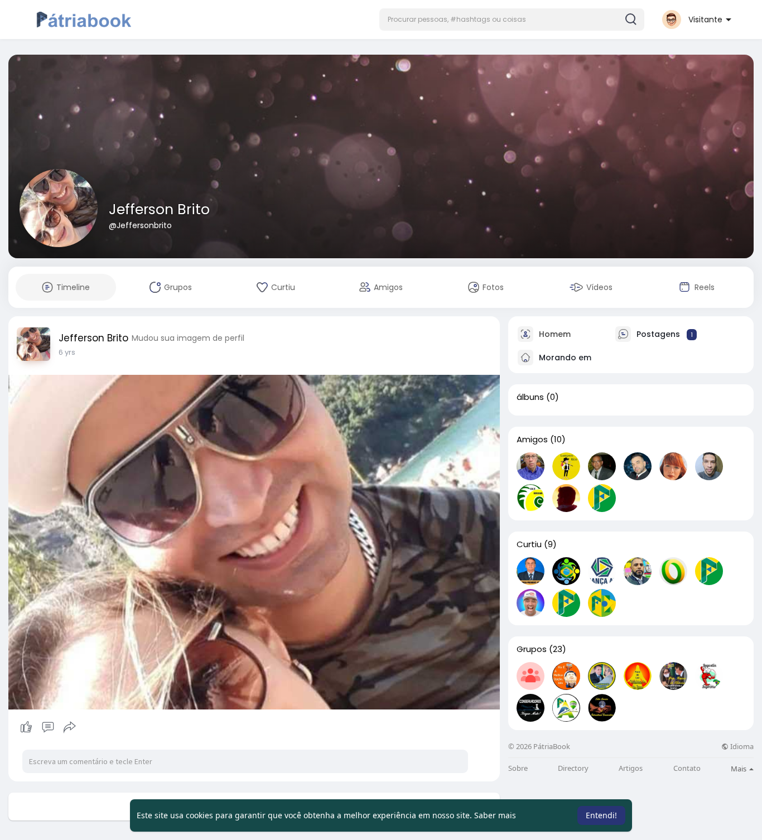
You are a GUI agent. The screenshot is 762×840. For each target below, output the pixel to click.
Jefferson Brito (159, 209)
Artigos (631, 768)
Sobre (518, 768)
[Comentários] (47, 727)
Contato (687, 768)
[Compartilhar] (69, 727)
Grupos (532, 649)
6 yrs (67, 352)
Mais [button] (739, 769)
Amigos (532, 439)
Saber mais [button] (495, 815)
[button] (511, 19)
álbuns (530, 397)
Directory (573, 768)
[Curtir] (47, 727)
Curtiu (529, 544)
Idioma (741, 746)
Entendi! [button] (601, 815)
